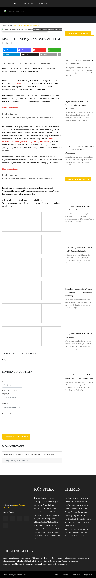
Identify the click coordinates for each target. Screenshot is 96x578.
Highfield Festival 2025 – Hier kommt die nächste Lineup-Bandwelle (77, 105)
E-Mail (9, 392)
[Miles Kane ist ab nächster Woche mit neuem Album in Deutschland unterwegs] (80, 276)
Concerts (9, 26)
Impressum (43, 3)
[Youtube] (88, 3)
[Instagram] (77, 3)
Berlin (10, 353)
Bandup (47, 558)
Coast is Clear (83, 558)
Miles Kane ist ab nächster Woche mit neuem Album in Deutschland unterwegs (79, 292)
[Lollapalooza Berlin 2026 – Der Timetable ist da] (80, 194)
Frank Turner (30, 353)
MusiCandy (73, 561)
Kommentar (7, 413)
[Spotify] (80, 3)
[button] (10, 50)
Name (5, 381)
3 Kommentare (46, 63)
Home (6, 3)
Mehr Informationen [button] (10, 108)
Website (5, 403)
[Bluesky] (84, 3)
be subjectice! (57, 558)
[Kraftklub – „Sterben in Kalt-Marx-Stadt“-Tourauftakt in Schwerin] (80, 235)
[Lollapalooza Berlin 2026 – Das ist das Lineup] (80, 321)
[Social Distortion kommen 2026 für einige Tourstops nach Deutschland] (80, 362)
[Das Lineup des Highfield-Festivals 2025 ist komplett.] (80, 48)
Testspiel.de (63, 564)
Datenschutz (29, 3)
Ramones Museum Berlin (36, 564)
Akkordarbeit (37, 558)
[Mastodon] (92, 3)
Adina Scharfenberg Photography (17, 558)
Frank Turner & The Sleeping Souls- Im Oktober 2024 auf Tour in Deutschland (80, 149)
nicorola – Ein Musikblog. (14, 564)
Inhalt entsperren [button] (10, 114)
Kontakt (16, 3)
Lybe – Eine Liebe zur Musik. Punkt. (52, 561)
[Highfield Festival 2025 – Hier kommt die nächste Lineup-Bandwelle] (80, 89)
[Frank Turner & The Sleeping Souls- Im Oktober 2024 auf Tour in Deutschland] (80, 134)
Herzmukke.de (9, 561)
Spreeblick (52, 564)
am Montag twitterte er (22, 83)
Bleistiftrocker (70, 558)
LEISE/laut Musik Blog (26, 561)
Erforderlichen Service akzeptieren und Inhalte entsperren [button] (28, 117)
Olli (34, 63)
